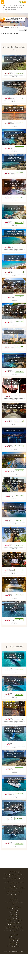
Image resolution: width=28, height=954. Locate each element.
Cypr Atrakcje (14, 914)
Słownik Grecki (14, 900)
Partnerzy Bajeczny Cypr (14, 946)
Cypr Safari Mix (14, 880)
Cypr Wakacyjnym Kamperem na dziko (14, 882)
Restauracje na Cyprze (14, 940)
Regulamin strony (14, 936)
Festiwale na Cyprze (14, 916)
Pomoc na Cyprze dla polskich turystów (14, 930)
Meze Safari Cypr (14, 884)
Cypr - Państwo (14, 906)
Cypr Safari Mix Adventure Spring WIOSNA (14, 878)
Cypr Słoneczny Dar (14, 912)
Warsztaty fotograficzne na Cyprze (14, 928)
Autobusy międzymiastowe (14, 894)
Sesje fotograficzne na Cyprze (14, 892)
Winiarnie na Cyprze (14, 942)
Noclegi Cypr (14, 898)
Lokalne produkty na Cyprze (14, 872)
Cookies (14, 932)
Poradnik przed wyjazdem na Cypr (14, 926)
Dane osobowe (14, 934)
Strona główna (6, 27)
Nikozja (14, 896)
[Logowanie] (7, 12)
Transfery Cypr (14, 886)
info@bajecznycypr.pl (10, 9)
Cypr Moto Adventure (14, 876)
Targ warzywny (14, 910)
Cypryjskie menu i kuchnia (14, 924)
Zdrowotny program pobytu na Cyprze (14, 874)
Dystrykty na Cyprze (14, 918)
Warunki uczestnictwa (14, 938)
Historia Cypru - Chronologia (14, 908)
